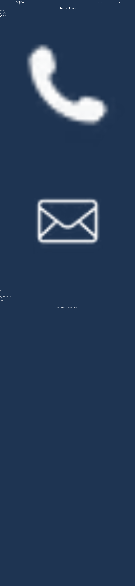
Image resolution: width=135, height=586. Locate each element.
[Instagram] (1, 290)
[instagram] (119, 2)
